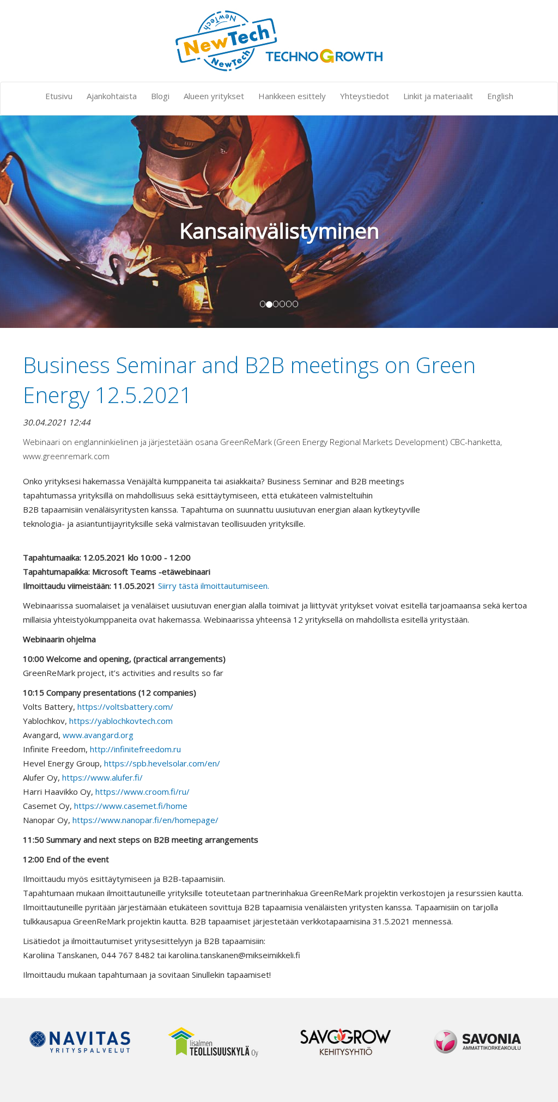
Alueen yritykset (214, 95)
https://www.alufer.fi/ (102, 777)
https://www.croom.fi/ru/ (142, 791)
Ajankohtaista (112, 95)
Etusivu (58, 95)
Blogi (160, 95)
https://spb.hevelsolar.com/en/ (162, 763)
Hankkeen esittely (292, 95)
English (500, 95)
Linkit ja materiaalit (438, 95)
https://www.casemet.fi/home (130, 805)
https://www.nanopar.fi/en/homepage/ (145, 819)
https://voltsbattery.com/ (125, 706)
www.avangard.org (98, 734)
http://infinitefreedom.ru (135, 749)
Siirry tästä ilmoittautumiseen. (213, 585)
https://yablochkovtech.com (121, 720)
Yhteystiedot (364, 95)
